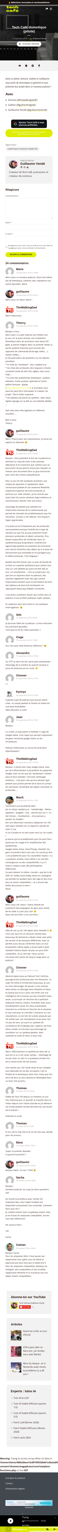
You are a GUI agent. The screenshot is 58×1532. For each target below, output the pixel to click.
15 (3, 1521)
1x (50, 1521)
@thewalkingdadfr (27, 100)
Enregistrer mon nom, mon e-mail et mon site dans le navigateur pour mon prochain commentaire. (30, 246)
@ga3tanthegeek (26, 104)
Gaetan (21, 1244)
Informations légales (15, 1488)
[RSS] (39, 65)
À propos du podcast (15, 1478)
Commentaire (11, 196)
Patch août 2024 (22, 1437)
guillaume (22, 291)
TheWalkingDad (26, 307)
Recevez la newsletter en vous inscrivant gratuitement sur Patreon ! (29, 133)
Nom (8, 223)
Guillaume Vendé (39, 38)
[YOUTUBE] (19, 65)
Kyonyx (21, 691)
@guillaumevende (37, 109)
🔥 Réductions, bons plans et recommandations (29, 2)
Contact (9, 1483)
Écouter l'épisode (31, 44)
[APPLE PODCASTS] (26, 65)
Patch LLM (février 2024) (26, 1422)
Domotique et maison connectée (22, 149)
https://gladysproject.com (18, 388)
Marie (20, 269)
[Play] (10, 1521)
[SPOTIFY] (32, 65)
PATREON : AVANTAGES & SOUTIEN (46, 9)
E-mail (9, 234)
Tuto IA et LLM (21, 1397)
